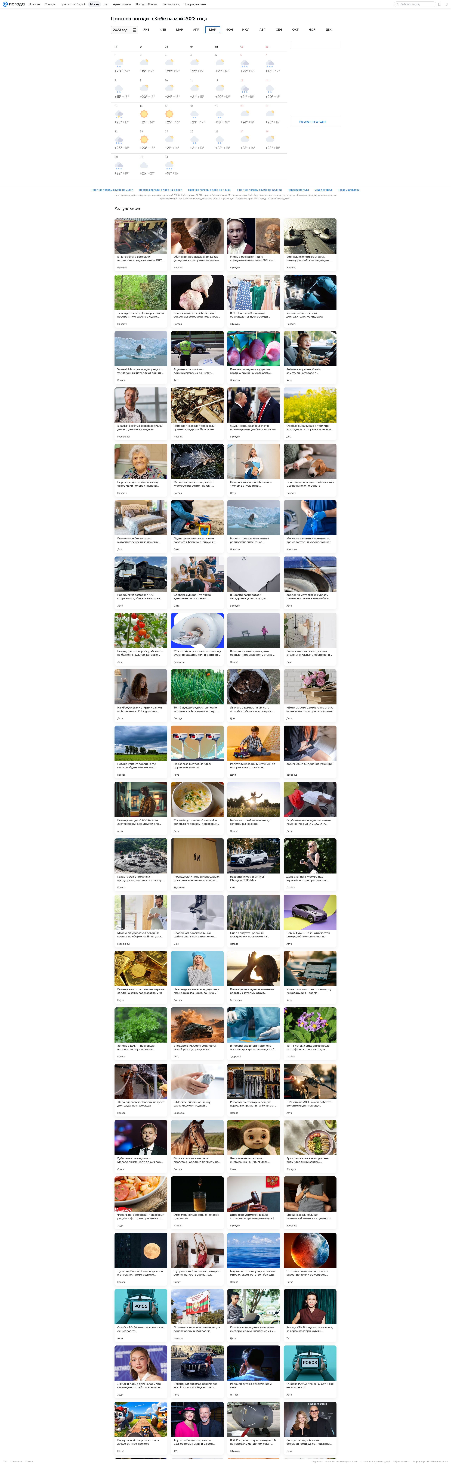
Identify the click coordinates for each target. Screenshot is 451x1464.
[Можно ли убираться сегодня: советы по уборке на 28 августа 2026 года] (141, 921)
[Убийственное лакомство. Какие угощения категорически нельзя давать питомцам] (197, 244)
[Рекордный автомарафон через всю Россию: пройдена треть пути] (197, 1371)
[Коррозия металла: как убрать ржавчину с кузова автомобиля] (310, 583)
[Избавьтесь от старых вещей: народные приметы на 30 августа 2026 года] (253, 1090)
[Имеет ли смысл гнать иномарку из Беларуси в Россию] (310, 977)
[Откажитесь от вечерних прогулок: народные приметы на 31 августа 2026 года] (197, 1146)
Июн (229, 29)
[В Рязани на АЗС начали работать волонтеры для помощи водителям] (310, 1090)
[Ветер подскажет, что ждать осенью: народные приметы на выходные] (253, 639)
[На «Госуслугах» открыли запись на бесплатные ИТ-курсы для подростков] (141, 695)
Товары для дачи (349, 189)
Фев (163, 29)
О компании (17, 1461)
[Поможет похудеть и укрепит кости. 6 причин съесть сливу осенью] (253, 357)
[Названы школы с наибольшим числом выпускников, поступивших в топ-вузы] (253, 470)
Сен (279, 29)
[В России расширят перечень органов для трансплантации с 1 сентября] (253, 1033)
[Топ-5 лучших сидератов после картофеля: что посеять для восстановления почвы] (310, 1033)
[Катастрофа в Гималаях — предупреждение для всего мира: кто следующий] (141, 864)
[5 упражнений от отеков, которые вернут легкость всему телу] (197, 1259)
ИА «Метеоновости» (437, 1461)
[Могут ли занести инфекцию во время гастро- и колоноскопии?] (310, 526)
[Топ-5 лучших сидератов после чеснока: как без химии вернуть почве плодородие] (197, 695)
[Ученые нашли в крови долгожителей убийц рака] (310, 301)
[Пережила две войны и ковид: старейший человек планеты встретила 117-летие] (141, 470)
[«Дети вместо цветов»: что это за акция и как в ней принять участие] (310, 695)
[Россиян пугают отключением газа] (253, 1371)
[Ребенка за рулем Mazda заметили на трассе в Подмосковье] (310, 357)
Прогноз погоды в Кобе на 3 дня (112, 189)
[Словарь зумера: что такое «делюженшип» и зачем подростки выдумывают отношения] (197, 583)
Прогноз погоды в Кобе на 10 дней (259, 189)
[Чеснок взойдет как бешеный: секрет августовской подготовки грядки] (197, 301)
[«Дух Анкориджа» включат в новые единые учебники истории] (253, 413)
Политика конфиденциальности (341, 1461)
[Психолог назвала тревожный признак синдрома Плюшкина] (197, 413)
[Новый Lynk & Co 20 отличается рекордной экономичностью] (310, 921)
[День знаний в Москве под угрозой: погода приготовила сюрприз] (310, 864)
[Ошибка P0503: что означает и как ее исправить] (310, 1371)
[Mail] (5, 4)
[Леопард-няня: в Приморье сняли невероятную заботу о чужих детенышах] (141, 301)
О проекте (317, 1461)
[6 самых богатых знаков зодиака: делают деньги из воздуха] (141, 413)
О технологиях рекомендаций (375, 1461)
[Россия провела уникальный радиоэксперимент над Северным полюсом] (253, 526)
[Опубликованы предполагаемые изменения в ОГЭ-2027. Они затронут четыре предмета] (310, 808)
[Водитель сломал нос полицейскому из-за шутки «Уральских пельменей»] (197, 357)
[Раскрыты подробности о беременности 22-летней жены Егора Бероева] (310, 1428)
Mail (6, 1461)
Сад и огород (323, 189)
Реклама (30, 1461)
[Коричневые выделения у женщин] (310, 752)
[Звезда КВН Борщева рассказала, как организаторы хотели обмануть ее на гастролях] (310, 1315)
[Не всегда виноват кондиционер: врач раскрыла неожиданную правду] (197, 977)
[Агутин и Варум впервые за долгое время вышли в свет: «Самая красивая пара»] (197, 1428)
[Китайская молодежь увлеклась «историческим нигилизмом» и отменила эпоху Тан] (253, 1315)
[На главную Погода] (16, 4)
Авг (262, 29)
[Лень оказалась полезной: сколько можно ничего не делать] (310, 470)
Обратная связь (402, 1461)
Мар (179, 29)
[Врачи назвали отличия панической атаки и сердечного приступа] (310, 1202)
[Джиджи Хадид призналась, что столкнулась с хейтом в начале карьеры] (141, 1371)
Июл (245, 29)
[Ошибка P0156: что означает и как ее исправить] (141, 1315)
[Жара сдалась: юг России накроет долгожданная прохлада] (141, 1090)
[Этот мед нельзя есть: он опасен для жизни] (197, 1202)
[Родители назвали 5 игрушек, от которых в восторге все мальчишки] (253, 752)
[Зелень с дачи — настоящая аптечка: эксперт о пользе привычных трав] (141, 1033)
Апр (196, 29)
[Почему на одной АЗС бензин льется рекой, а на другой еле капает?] (141, 808)
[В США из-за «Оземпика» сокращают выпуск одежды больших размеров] (253, 301)
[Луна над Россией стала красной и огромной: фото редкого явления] (141, 1259)
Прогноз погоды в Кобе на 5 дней (160, 189)
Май (212, 29)
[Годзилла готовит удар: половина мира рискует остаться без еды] (253, 1259)
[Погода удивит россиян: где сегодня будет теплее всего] (141, 752)
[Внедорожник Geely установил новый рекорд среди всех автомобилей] (197, 1033)
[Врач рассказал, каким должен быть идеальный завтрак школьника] (310, 1146)
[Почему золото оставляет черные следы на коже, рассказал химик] (141, 977)
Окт (295, 29)
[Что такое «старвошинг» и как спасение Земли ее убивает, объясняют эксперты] (310, 1259)
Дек (329, 29)
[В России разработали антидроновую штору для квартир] (253, 583)
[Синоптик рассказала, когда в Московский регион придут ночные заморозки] (197, 470)
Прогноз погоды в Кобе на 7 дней (209, 189)
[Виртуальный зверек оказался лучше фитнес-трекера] (141, 1428)
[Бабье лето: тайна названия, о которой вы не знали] (253, 808)
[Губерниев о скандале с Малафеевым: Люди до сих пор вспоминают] (141, 1146)
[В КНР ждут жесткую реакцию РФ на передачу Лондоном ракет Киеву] (253, 1428)
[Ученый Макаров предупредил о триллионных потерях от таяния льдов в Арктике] (141, 357)
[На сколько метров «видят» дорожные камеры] (197, 752)
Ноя (312, 29)
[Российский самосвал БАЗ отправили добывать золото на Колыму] (141, 583)
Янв (146, 29)
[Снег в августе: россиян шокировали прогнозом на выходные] (253, 921)
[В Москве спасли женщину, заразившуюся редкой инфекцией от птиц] (197, 1090)
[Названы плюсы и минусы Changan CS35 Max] (253, 864)
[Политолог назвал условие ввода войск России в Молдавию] (197, 1315)
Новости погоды (298, 189)
